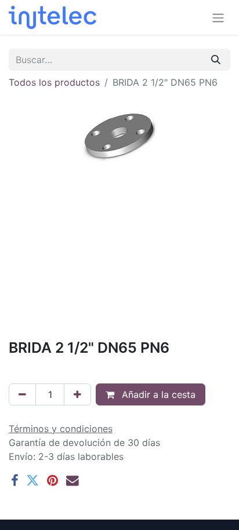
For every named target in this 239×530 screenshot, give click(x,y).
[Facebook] (14, 480)
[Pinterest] (52, 480)
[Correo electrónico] (72, 480)
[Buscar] (215, 60)
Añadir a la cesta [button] (157, 394)
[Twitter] (32, 480)
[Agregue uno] (77, 394)
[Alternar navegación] (218, 17)
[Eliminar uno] (22, 394)
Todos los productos (54, 82)
